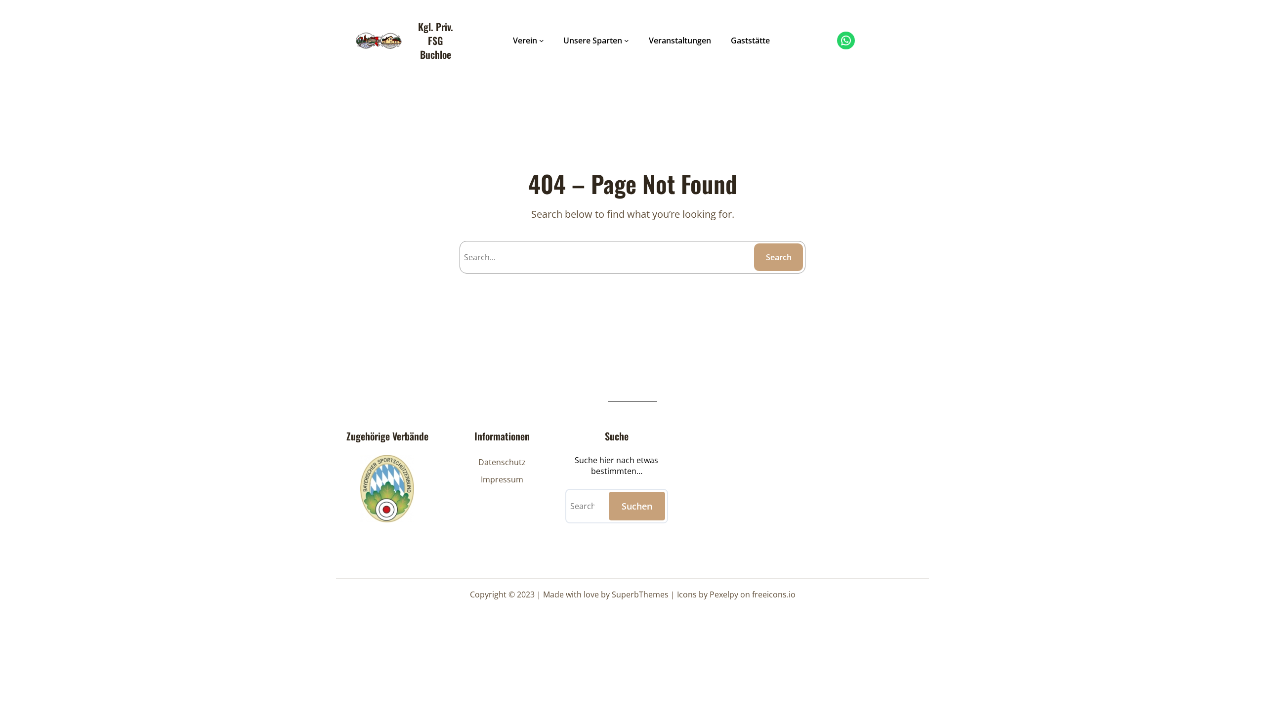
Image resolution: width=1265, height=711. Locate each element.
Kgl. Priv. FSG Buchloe (435, 40)
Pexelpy (724, 594)
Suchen (637, 506)
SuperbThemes (640, 594)
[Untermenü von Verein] (541, 40)
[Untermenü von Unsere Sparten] (626, 40)
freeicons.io (774, 594)
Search (779, 257)
